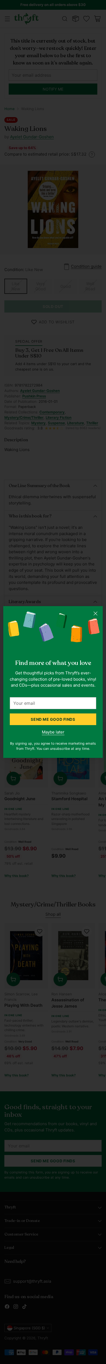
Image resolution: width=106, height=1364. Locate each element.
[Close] (95, 613)
